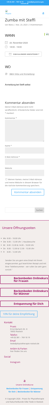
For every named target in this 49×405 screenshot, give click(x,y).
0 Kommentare (36, 24)
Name (8, 145)
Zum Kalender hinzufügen (25, 54)
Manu (11, 24)
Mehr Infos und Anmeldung (22, 74)
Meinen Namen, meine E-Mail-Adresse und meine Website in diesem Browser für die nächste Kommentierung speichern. (23, 182)
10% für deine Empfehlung (19, 314)
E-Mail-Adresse (12, 157)
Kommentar (11, 118)
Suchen (39, 210)
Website (8, 168)
